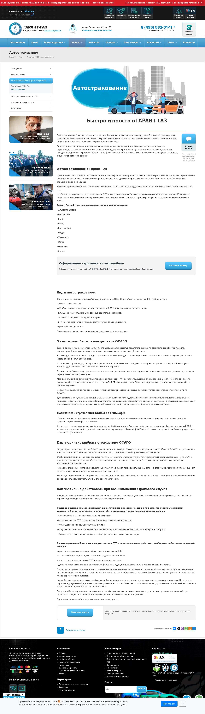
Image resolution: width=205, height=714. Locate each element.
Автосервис (16, 108)
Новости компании (115, 674)
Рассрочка (64, 665)
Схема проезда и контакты (97, 30)
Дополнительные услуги (22, 102)
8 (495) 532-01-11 (156, 27)
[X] (178, 628)
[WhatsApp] (186, 628)
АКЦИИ (62, 674)
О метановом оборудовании (120, 656)
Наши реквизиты (67, 690)
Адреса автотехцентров (118, 676)
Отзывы (111, 42)
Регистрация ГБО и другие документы (28, 80)
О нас (171, 42)
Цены (34, 42)
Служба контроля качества (71, 671)
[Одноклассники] (190, 628)
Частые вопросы (114, 671)
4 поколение (113, 665)
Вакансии (63, 687)
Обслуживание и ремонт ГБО (24, 96)
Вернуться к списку (75, 630)
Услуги (76, 42)
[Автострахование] (126, 67)
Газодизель (16, 68)
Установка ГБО (18, 74)
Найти (141, 688)
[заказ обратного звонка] (189, 28)
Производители (54, 42)
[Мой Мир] (194, 628)
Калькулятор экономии (69, 662)
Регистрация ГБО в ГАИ (20, 86)
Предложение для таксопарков (73, 684)
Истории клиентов (67, 656)
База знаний (131, 42)
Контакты (189, 42)
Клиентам (153, 42)
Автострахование (18, 90)
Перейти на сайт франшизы (166, 680)
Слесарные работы (68, 668)
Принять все (169, 703)
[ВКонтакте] (174, 628)
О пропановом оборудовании (121, 653)
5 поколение (113, 668)
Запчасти (93, 42)
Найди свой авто (67, 659)
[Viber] (182, 628)
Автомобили (17, 42)
